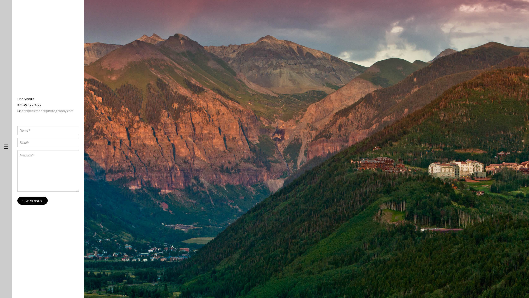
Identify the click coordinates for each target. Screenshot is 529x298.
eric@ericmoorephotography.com (47, 111)
